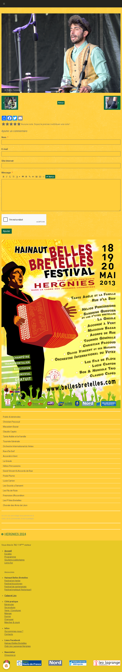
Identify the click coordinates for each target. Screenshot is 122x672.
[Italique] (6, 176)
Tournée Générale (11, 441)
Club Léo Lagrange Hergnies (17, 646)
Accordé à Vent (10, 456)
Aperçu (51, 177)
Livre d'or (8, 563)
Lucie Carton (9, 481)
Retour (61, 103)
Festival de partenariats (15, 586)
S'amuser (9, 619)
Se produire (9, 607)
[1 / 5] (3, 124)
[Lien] (29, 176)
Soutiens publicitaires (14, 560)
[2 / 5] (7, 124)
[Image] (36, 176)
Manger (8, 613)
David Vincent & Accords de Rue (18, 471)
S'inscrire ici (9, 655)
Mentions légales (9, 572)
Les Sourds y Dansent (13, 485)
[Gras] (3, 176)
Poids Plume (9, 476)
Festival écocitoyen (13, 583)
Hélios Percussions (12, 466)
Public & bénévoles (12, 417)
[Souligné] (10, 176)
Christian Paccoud (11, 422)
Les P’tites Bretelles (12, 500)
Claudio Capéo (10, 431)
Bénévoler (9, 604)
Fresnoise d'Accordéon (13, 495)
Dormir (7, 616)
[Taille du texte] (13, 176)
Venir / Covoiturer (12, 610)
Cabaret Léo (10, 595)
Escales (8, 554)
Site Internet (7, 161)
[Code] (44, 176)
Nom (3, 137)
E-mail (4, 149)
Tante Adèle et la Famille (14, 436)
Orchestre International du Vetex (18, 446)
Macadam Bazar (11, 427)
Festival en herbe (12, 581)
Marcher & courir (12, 622)
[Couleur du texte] (18, 176)
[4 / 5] (15, 124)
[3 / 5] (11, 124)
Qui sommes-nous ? (13, 631)
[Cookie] (6, 665)
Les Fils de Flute (10, 490)
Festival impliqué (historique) (17, 589)
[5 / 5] (19, 124)
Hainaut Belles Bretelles (15, 643)
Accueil (8, 551)
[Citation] (23, 176)
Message (6, 172)
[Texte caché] (33, 176)
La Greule (7, 461)
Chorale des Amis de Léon (15, 505)
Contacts (8, 634)
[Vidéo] (40, 176)
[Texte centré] (26, 176)
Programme (10, 557)
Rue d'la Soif (9, 451)
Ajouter (6, 231)
